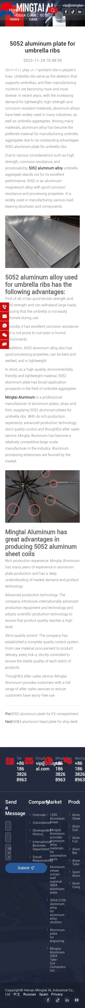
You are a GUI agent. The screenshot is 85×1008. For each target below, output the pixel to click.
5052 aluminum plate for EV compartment (44, 714)
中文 (16, 994)
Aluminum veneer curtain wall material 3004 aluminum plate (57, 879)
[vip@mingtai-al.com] (4, 316)
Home (14, 10)
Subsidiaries (42, 822)
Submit (24, 868)
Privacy (57, 994)
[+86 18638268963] (4, 307)
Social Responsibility (43, 858)
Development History (42, 832)
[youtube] (76, 1000)
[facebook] (66, 12)
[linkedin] (80, 12)
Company (18, 30)
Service (15, 90)
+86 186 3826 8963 (22, 771)
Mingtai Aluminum (20, 397)
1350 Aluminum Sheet (57, 818)
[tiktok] (73, 12)
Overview (39, 815)
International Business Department (42, 845)
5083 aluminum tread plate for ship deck (45, 721)
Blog (34, 70)
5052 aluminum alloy (46, 168)
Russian (29, 994)
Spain (43, 994)
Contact (16, 110)
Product (16, 50)
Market (15, 70)
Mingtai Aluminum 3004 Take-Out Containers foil (58, 959)
